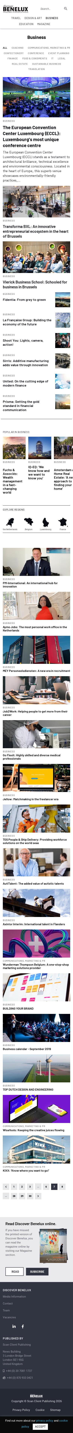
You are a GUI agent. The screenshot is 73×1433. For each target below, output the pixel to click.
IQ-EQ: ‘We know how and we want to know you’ (39, 472)
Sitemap (55, 1410)
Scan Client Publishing (17, 1344)
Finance (12, 58)
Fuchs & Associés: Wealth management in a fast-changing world (12, 481)
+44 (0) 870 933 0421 (20, 1377)
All (5, 47)
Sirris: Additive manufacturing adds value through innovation (26, 363)
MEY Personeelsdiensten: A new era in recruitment (36, 670)
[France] (63, 522)
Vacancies (9, 1317)
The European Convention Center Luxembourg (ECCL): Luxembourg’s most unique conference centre (32, 136)
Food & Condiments (34, 58)
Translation (36, 69)
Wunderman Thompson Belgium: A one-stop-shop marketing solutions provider (36, 966)
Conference (36, 53)
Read (15, 1271)
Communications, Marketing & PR (49, 47)
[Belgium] (28, 522)
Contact (8, 1303)
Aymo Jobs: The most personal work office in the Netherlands (35, 628)
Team (6, 1310)
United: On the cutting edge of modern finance (25, 383)
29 (22, 1196)
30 (30, 1196)
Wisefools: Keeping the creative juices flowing (33, 1130)
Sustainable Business (46, 63)
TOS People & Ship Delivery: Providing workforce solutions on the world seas (35, 841)
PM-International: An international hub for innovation (30, 584)
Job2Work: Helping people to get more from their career (35, 712)
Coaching (18, 47)
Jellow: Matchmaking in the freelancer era (30, 799)
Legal (62, 58)
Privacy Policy (21, 1410)
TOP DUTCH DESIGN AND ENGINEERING (28, 1089)
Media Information (14, 1296)
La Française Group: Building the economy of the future (27, 322)
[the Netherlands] (10, 522)
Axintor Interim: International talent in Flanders (34, 924)
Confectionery (14, 53)
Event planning (58, 53)
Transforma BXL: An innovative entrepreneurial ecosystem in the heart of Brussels (36, 231)
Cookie (40, 1410)
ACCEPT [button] (40, 1426)
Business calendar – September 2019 (27, 1049)
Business (9, 121)
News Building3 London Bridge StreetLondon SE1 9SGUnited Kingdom (17, 1358)
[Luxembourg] (45, 522)
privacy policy (44, 1420)
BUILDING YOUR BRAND (18, 1008)
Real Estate (20, 63)
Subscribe (37, 1271)
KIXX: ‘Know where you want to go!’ (26, 1170)
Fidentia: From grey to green (24, 299)
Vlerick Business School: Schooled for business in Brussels (35, 284)
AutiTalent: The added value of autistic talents (33, 883)
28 (14, 1196)
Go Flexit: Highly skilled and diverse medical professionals (31, 756)
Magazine (43, 24)
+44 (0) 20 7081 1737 (19, 1371)
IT (52, 58)
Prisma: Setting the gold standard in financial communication (21, 405)
